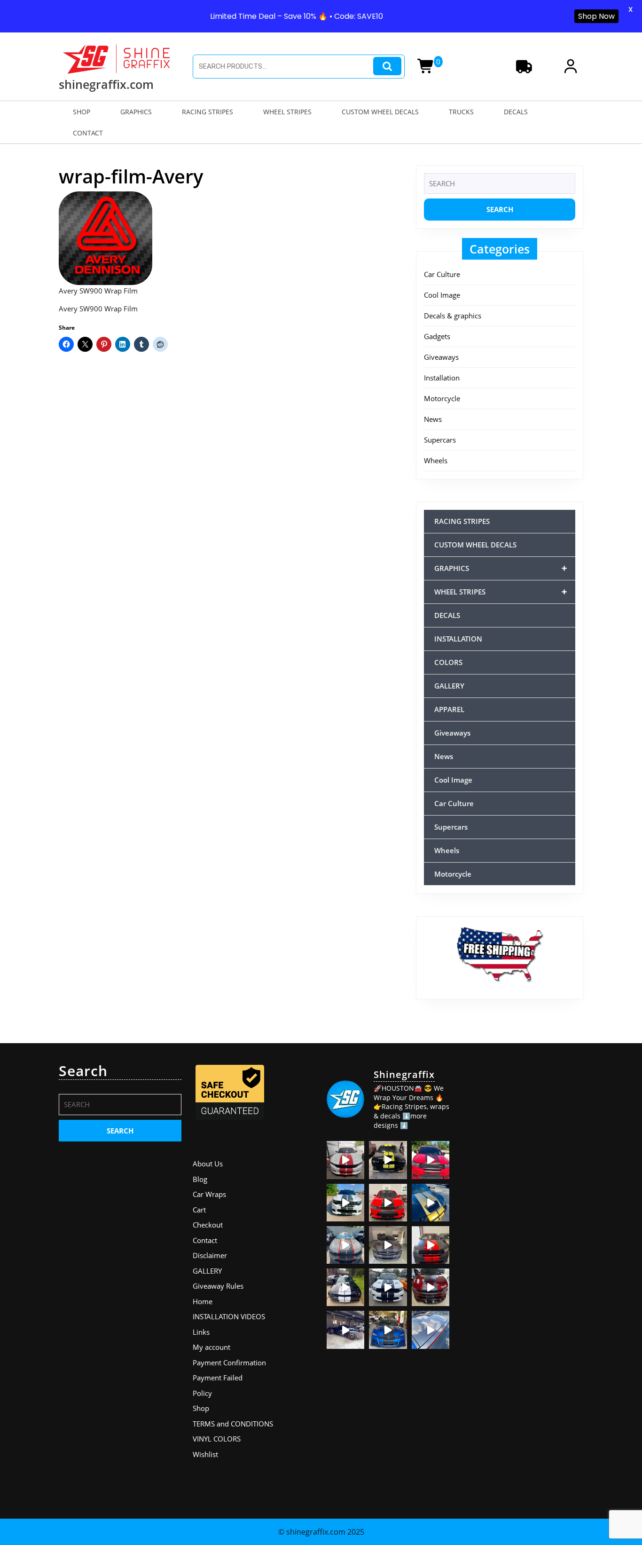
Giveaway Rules (218, 1286)
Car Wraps (209, 1194)
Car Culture (442, 274)
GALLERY (449, 685)
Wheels (435, 460)
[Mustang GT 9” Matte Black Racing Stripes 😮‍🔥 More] (388, 1329)
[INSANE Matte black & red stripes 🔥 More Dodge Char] (430, 1287)
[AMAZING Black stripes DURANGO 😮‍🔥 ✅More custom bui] (388, 1287)
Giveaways (441, 357)
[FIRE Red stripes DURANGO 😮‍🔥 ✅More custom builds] (430, 1245)
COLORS (448, 662)
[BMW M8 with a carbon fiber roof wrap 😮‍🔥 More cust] (430, 1329)
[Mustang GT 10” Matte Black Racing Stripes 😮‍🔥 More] (388, 1245)
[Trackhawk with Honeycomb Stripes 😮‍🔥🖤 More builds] (345, 1202)
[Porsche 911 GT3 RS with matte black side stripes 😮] (345, 1329)
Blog (200, 1179)
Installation (442, 377)
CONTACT (88, 132)
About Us (208, 1163)
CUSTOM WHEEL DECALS (380, 111)
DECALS (516, 111)
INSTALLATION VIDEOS (229, 1316)
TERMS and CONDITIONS (233, 1423)
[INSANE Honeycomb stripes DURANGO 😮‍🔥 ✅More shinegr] (430, 1160)
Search (387, 66)
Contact (205, 1240)
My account (211, 1347)
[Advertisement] (522, 1203)
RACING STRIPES (207, 111)
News (433, 419)
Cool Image (442, 295)
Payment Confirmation (229, 1362)
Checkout (208, 1224)
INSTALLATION (458, 638)
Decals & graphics (452, 315)
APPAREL (449, 709)
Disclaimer (210, 1255)
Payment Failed (218, 1377)
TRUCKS (461, 111)
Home (202, 1301)
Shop (201, 1408)
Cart (199, 1209)
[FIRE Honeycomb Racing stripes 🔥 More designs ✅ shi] (345, 1160)
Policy (202, 1393)
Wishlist (205, 1454)
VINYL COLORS (217, 1438)
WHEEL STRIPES (287, 111)
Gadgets (437, 336)
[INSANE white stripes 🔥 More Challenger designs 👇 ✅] (345, 1287)
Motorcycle (442, 398)
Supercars (440, 439)
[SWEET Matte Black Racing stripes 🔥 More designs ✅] (388, 1202)
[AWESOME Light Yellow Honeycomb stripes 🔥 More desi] (388, 1160)
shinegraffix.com (106, 84)
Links (201, 1332)
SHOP (81, 111)
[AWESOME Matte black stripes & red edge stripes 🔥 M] (345, 1245)
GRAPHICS (136, 111)
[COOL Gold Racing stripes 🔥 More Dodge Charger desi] (430, 1202)
